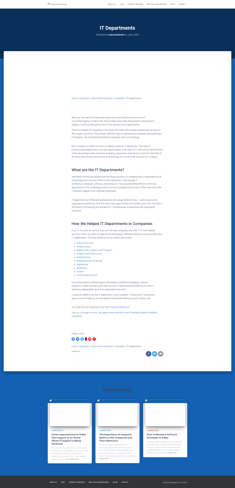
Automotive (82, 268)
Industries (119, 98)
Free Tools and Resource (157, 4)
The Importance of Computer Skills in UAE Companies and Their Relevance (115, 437)
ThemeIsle (183, 482)
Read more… (75, 459)
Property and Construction (88, 253)
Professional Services (86, 275)
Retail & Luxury (83, 246)
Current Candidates (135, 4)
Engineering (82, 264)
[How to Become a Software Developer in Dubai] (165, 413)
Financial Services (85, 243)
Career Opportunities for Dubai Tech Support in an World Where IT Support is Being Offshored (68, 439)
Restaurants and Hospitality (89, 260)
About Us (111, 4)
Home (74, 98)
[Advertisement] (117, 78)
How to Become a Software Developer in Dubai (162, 436)
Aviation (80, 271)
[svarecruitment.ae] (57, 4)
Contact (182, 4)
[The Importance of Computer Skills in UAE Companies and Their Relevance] (117, 413)
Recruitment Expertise (102, 98)
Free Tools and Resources (117, 307)
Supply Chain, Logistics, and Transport (94, 250)
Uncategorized (57, 430)
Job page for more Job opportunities (97, 312)
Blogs (172, 4)
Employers (84, 98)
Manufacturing (83, 257)
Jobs (122, 4)
